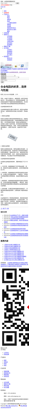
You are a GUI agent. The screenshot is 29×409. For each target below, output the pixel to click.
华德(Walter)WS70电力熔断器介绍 (14, 253)
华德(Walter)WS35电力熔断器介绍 (14, 258)
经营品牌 (6, 354)
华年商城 (19, 266)
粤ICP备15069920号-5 (12, 405)
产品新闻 (9, 38)
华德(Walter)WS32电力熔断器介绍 (14, 259)
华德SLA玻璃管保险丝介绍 (12, 249)
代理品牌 (6, 33)
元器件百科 (10, 41)
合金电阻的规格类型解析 (17, 218)
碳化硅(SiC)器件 (11, 29)
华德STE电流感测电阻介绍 (12, 248)
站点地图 (6, 387)
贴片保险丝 (21, 262)
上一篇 (3, 208)
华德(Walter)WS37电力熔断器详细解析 (15, 256)
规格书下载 (7, 46)
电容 (8, 17)
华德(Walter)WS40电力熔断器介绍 (14, 254)
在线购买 (6, 12)
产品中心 (6, 14)
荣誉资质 (9, 53)
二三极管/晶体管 (11, 22)
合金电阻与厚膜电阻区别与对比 (19, 223)
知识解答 (9, 44)
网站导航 (6, 385)
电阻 (8, 16)
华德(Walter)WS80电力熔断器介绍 (14, 251)
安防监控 (6, 376)
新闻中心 (6, 34)
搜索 (18, 3)
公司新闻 (9, 36)
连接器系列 (23, 264)
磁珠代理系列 (12, 266)
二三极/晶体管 (10, 264)
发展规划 (9, 51)
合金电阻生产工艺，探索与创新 (19, 215)
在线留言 (9, 59)
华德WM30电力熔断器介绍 (12, 244)
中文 (2, 6)
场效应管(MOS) (11, 27)
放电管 (9, 24)
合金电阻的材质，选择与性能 (17, 72)
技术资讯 (9, 43)
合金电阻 (10, 262)
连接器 (9, 26)
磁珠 (8, 31)
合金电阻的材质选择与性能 (18, 228)
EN (4, 6)
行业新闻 (9, 39)
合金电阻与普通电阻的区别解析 (19, 233)
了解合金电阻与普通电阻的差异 (19, 217)
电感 (8, 21)
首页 (5, 11)
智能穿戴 (6, 371)
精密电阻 (15, 262)
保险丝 (9, 19)
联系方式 (9, 58)
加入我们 (9, 54)
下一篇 (7, 208)
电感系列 (17, 264)
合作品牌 (6, 382)
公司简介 (9, 49)
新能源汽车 (7, 373)
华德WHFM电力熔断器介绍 (12, 246)
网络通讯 (6, 374)
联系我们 (6, 56)
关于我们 (6, 48)
